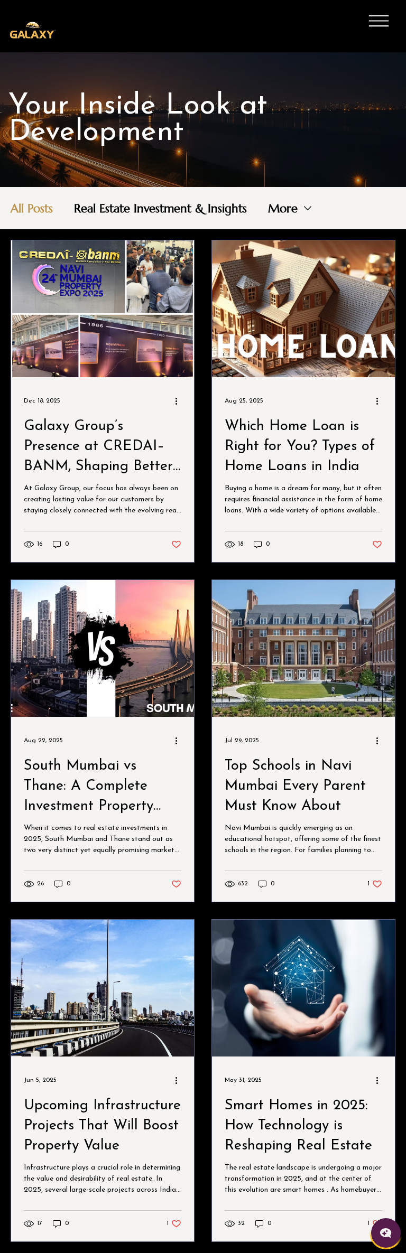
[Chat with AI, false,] (386, 1233)
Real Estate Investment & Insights (160, 208)
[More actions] (179, 401)
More (283, 208)
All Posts (32, 208)
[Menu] (378, 20)
